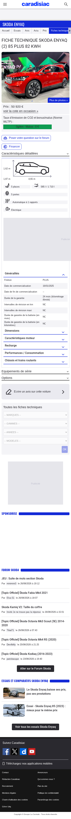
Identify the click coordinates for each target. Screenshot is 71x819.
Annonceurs (43, 772)
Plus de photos (58, 100)
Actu (36, 30)
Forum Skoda (10, 570)
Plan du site (42, 786)
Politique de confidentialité (48, 793)
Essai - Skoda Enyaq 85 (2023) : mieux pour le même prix (46, 708)
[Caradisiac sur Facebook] (6, 752)
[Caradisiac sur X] (15, 752)
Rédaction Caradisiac (11, 779)
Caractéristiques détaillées (20, 153)
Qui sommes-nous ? (46, 779)
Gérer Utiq (6, 807)
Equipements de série (17, 371)
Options (7, 378)
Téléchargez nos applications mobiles (29, 763)
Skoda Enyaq (13, 24)
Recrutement (7, 786)
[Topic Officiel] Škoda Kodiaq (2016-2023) (27, 654)
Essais (17, 30)
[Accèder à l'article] (14, 693)
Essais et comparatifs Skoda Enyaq (25, 681)
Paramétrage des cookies (48, 800)
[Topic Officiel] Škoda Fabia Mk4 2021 (25, 592)
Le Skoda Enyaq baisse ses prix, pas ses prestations (46, 691)
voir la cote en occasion (20, 111)
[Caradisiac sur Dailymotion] (24, 752)
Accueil (5, 30)
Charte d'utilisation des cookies (15, 800)
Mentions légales (9, 793)
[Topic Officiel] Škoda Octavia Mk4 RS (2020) (29, 639)
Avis (27, 30)
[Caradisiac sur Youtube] (31, 752)
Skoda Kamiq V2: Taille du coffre (22, 607)
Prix (45, 30)
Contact (5, 772)
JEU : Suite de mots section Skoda (23, 578)
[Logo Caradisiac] (35, 7)
